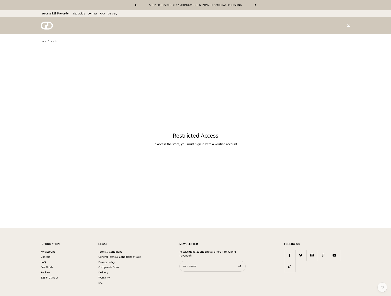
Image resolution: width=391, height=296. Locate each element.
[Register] (240, 266)
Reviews (46, 272)
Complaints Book (108, 267)
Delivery (112, 13)
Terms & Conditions (110, 251)
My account (48, 251)
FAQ (102, 13)
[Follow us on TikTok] (289, 266)
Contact (92, 13)
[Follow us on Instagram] (312, 255)
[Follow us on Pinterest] (323, 255)
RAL (100, 283)
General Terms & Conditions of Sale (119, 257)
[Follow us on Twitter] (300, 255)
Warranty (104, 277)
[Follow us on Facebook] (289, 255)
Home (44, 41)
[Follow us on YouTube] (334, 255)
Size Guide (78, 13)
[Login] (348, 25)
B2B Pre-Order (49, 277)
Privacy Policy (106, 262)
